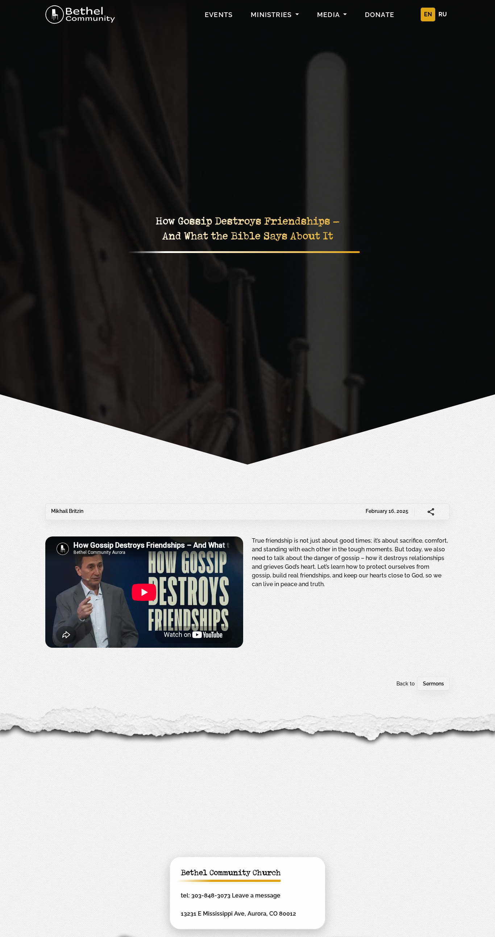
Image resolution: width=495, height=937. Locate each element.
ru (442, 14)
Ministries (272, 14)
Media (329, 14)
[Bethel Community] (80, 14)
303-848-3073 (210, 895)
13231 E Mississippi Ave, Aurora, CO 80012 (238, 913)
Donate (379, 14)
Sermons (433, 684)
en (428, 14)
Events (219, 14)
